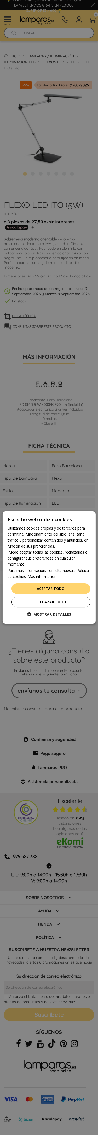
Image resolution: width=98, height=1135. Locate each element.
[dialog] (48, 567)
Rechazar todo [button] (51, 601)
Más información (42, 576)
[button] (49, 614)
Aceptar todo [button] (51, 588)
